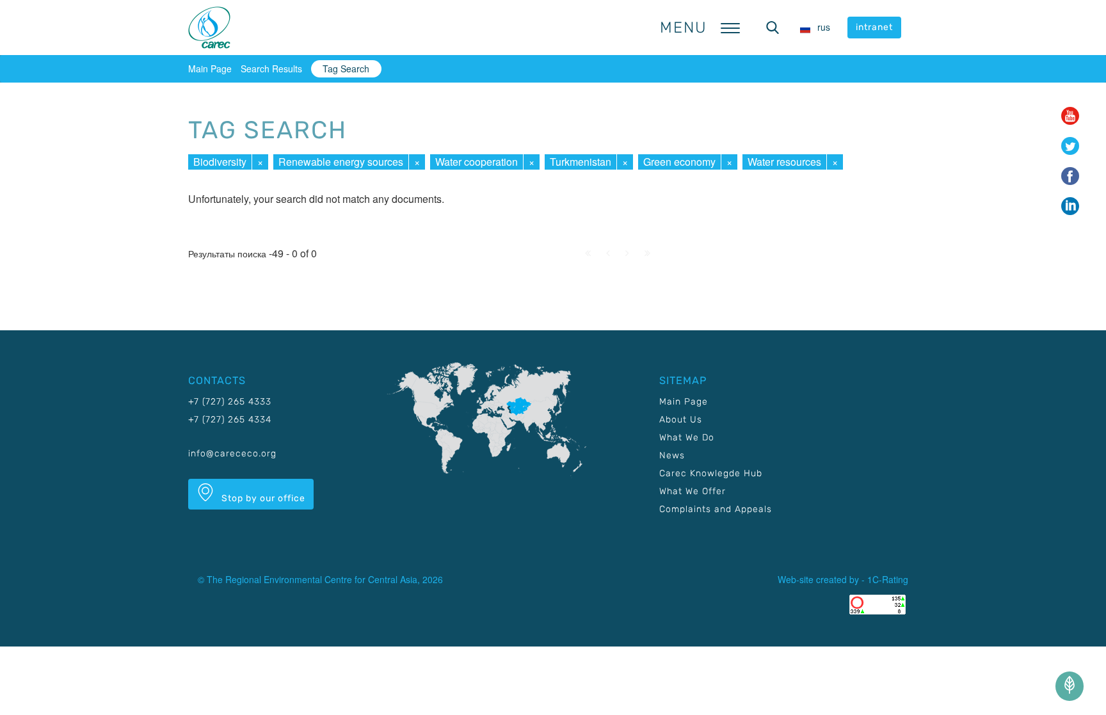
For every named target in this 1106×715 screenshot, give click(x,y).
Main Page (210, 68)
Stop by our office (262, 498)
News (672, 455)
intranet (874, 27)
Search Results (271, 68)
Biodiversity (219, 161)
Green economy (679, 161)
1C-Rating (887, 579)
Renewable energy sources (340, 161)
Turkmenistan (580, 161)
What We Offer (692, 491)
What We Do (686, 437)
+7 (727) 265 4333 (229, 401)
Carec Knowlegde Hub (710, 473)
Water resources (784, 161)
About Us (680, 419)
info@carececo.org (232, 453)
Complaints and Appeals (715, 509)
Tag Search (346, 68)
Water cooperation (476, 161)
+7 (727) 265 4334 (229, 419)
